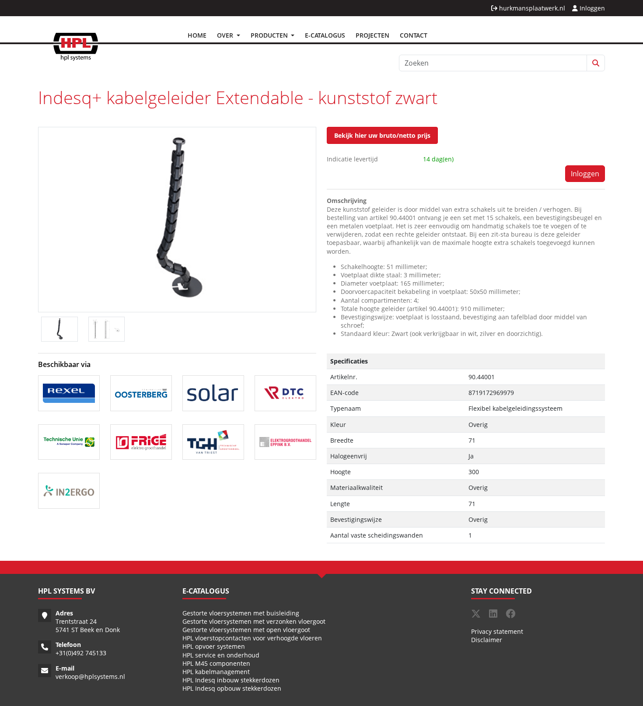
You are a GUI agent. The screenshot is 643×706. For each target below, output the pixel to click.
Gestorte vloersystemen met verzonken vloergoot (253, 621)
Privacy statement (497, 631)
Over (226, 35)
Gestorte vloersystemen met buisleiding (240, 613)
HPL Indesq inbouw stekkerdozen (231, 680)
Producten (270, 35)
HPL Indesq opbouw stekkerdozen (231, 688)
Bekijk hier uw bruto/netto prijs (382, 135)
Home (197, 35)
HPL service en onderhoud (220, 655)
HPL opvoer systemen (213, 646)
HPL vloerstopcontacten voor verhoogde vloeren (252, 638)
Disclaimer (486, 640)
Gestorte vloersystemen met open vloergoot (246, 630)
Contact (413, 35)
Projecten (372, 35)
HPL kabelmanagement (216, 672)
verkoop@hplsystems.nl (90, 676)
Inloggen (591, 8)
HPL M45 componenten (216, 663)
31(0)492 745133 (82, 653)
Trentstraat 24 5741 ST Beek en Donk (88, 625)
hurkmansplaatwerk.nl (531, 8)
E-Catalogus (325, 35)
